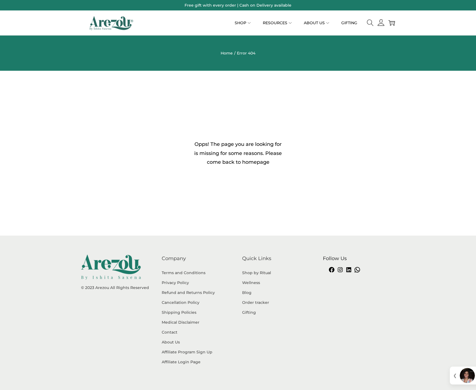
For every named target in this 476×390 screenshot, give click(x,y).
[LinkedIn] (348, 271)
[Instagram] (340, 271)
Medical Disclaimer (180, 322)
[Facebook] (331, 271)
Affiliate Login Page (181, 361)
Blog (246, 292)
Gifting (249, 312)
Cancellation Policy (180, 302)
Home (227, 53)
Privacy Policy (175, 282)
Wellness (251, 282)
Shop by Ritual (256, 272)
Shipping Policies (179, 312)
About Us (171, 342)
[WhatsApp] (357, 271)
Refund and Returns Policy (188, 292)
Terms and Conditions (183, 272)
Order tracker (255, 302)
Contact (169, 332)
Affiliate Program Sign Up (187, 352)
